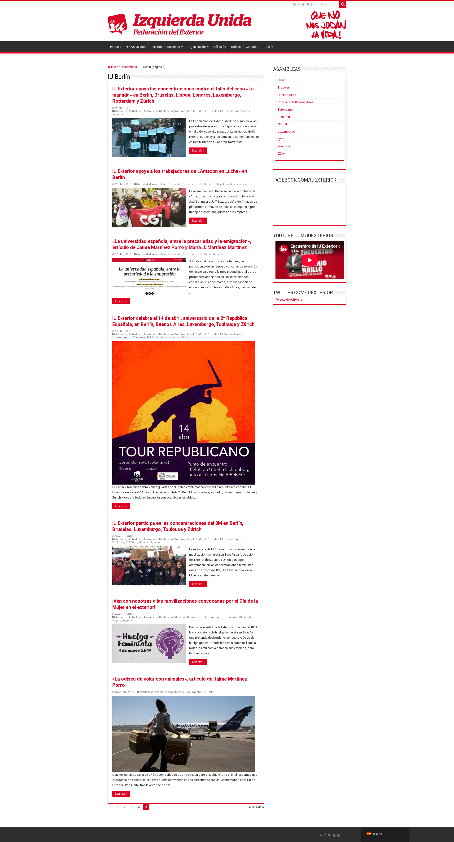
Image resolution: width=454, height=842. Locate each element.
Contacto (252, 47)
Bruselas (284, 87)
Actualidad (138, 47)
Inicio (117, 47)
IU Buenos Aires (230, 334)
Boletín (236, 47)
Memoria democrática (173, 337)
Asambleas (129, 67)
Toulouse (284, 146)
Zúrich (282, 153)
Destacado (166, 111)
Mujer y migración (150, 542)
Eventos (156, 47)
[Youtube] (308, 4)
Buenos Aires (287, 95)
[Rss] (295, 4)
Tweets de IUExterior (289, 299)
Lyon (281, 139)
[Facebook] (298, 4)
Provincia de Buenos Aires (295, 102)
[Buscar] (342, 4)
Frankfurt (284, 117)
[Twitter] (303, 4)
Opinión (218, 254)
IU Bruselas (212, 111)
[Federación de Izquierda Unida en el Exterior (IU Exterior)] (227, 24)
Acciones (173, 47)
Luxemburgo (286, 131)
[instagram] (313, 4)
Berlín (281, 80)
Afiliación (219, 47)
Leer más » (198, 150)
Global (282, 124)
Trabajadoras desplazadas (229, 184)
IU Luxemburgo (230, 111)
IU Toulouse (137, 337)
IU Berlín (197, 111)
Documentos (182, 111)
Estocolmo (285, 109)
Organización (197, 47)
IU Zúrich (152, 337)
